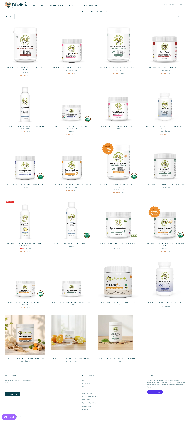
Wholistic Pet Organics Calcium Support (71, 302)
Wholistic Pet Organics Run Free (165, 67)
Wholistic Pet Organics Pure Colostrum (71, 185)
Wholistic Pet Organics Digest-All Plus (72, 67)
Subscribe (12, 394)
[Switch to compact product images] (10, 16)
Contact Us (85, 390)
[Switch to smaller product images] (7, 16)
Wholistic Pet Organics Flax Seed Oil (72, 243)
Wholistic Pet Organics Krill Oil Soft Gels (165, 303)
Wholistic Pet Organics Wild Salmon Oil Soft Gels (165, 127)
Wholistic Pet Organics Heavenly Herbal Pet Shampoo (25, 244)
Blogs (84, 380)
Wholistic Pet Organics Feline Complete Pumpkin (164, 244)
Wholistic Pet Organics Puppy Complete (118, 358)
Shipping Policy (87, 393)
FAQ (83, 387)
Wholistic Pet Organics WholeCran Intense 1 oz (72, 127)
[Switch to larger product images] (4, 16)
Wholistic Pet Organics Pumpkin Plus (118, 302)
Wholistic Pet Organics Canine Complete (118, 67)
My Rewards (86, 383)
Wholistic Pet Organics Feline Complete (164, 185)
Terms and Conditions (89, 403)
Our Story (85, 410)
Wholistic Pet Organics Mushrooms (25, 302)
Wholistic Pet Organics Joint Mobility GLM (25, 69)
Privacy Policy (86, 406)
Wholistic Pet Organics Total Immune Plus (25, 358)
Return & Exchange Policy (90, 396)
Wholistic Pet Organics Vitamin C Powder (72, 358)
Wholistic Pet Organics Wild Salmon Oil (25, 126)
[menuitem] (34, 5)
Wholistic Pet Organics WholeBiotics (118, 126)
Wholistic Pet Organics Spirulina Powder (25, 185)
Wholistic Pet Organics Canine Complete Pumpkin (118, 186)
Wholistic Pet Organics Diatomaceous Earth (118, 244)
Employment (86, 400)
